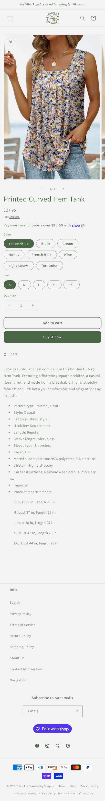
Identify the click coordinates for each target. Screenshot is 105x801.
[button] (9, 18)
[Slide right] (63, 188)
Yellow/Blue (19, 243)
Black (45, 243)
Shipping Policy (22, 647)
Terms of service (27, 793)
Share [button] (13, 354)
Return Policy (20, 636)
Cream (68, 243)
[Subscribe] (77, 711)
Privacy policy (89, 786)
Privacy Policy (20, 614)
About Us (17, 658)
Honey (14, 254)
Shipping (15, 216)
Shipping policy (52, 793)
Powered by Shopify (41, 786)
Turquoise (49, 265)
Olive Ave (22, 786)
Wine (68, 254)
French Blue (42, 254)
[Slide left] (41, 188)
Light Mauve (19, 265)
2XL (71, 285)
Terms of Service (22, 625)
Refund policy (67, 786)
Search (15, 602)
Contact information (79, 793)
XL (54, 285)
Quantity (10, 296)
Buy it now (52, 337)
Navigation (18, 680)
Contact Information (26, 669)
